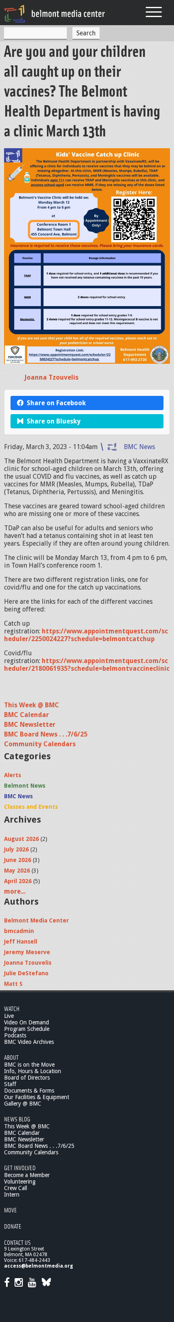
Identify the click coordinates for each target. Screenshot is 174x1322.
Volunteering (20, 1181)
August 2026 (21, 839)
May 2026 (17, 870)
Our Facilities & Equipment (36, 1097)
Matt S (13, 984)
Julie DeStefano (26, 973)
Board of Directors (27, 1077)
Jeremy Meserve (27, 952)
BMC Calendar (26, 715)
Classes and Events (31, 807)
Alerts (12, 775)
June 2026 (17, 860)
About (11, 1057)
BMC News (139, 447)
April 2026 (18, 881)
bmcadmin (19, 931)
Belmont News (24, 785)
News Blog (17, 1119)
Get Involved (20, 1167)
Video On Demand (26, 1022)
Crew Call (15, 1188)
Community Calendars (40, 744)
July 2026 (16, 849)
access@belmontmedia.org (38, 1266)
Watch (11, 1008)
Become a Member (27, 1175)
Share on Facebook (56, 403)
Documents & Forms (29, 1090)
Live (9, 1016)
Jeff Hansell (20, 941)
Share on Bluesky (54, 421)
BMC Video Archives (29, 1042)
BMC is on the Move (29, 1064)
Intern (11, 1194)
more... (14, 891)
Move (10, 1210)
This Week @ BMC (31, 705)
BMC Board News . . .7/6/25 (45, 734)
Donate (12, 1226)
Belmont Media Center (36, 920)
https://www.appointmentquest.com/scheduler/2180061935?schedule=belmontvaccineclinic (87, 664)
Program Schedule (26, 1029)
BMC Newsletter (29, 724)
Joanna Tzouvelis (51, 377)
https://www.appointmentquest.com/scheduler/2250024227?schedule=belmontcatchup (86, 635)
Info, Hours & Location (32, 1071)
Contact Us (17, 1242)
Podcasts (15, 1035)
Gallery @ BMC (22, 1103)
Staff (10, 1084)
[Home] (54, 13)
